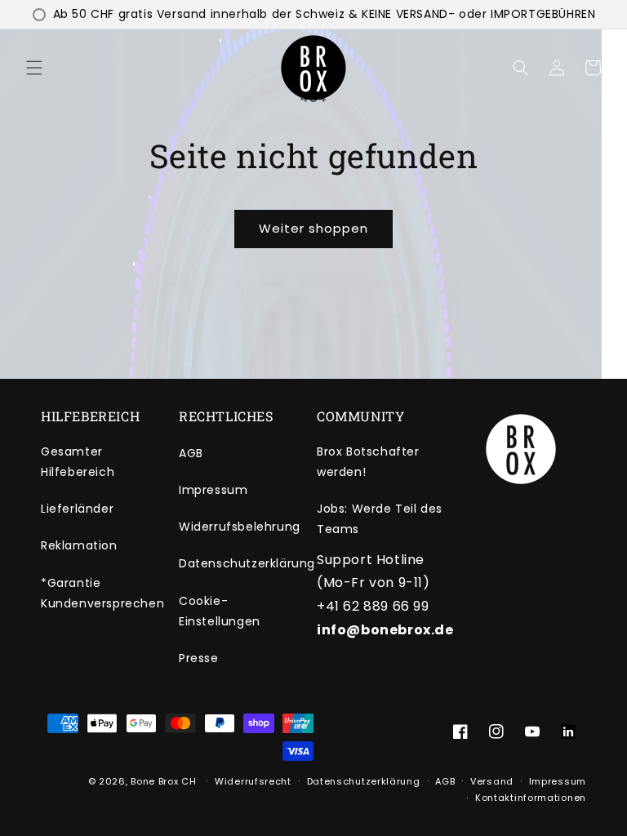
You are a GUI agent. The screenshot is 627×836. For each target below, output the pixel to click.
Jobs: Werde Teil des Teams (379, 518)
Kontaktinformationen (530, 797)
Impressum (213, 490)
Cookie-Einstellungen (219, 611)
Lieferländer (77, 508)
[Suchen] (521, 68)
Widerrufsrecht (253, 781)
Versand (492, 781)
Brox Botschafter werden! (368, 461)
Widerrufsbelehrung (239, 526)
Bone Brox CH (163, 781)
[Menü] (34, 68)
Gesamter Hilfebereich (77, 461)
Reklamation (79, 545)
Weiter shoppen (313, 228)
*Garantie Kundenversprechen (102, 593)
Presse (199, 658)
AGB (191, 453)
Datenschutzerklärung (247, 563)
